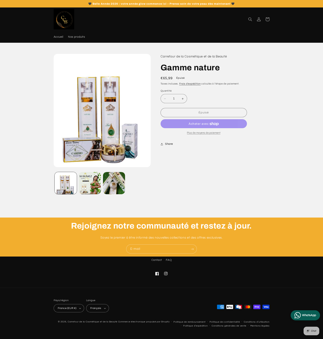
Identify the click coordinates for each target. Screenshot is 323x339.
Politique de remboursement (189, 322)
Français (95, 308)
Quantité (166, 91)
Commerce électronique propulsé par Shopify (144, 322)
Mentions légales (260, 326)
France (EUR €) (67, 308)
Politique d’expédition (195, 326)
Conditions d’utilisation (257, 322)
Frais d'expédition (190, 84)
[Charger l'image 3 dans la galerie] (114, 183)
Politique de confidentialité (225, 322)
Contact (156, 260)
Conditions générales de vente (229, 326)
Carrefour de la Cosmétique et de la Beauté (92, 322)
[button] (250, 19)
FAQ (169, 260)
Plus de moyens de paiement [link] (203, 133)
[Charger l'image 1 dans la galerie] (66, 183)
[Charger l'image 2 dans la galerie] (90, 183)
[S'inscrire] (192, 249)
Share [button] (169, 144)
